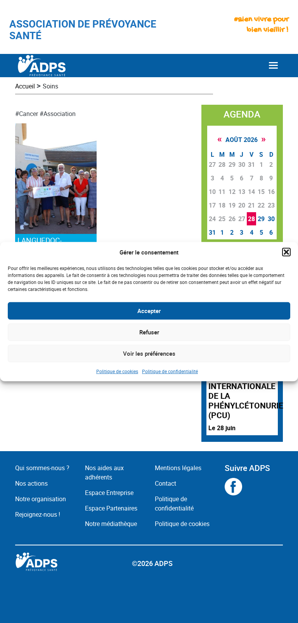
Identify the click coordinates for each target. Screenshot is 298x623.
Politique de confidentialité (170, 371)
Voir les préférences (149, 353)
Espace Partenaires (111, 508)
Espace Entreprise (109, 492)
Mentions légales (178, 468)
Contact (165, 483)
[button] (286, 252)
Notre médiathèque (112, 523)
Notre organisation (40, 499)
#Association (58, 113)
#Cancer (26, 113)
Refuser (149, 332)
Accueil (25, 86)
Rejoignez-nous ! (37, 514)
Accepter (149, 311)
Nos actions (31, 483)
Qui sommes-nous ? (42, 468)
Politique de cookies (117, 371)
